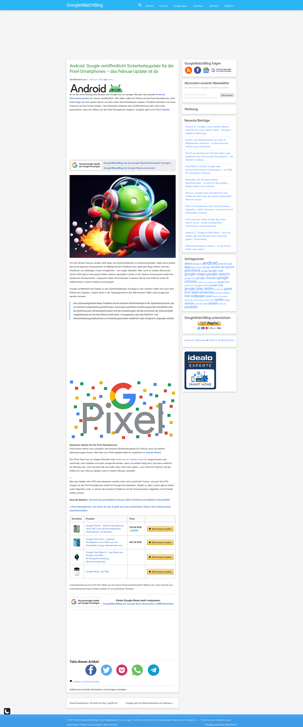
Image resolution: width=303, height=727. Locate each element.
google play (216, 285)
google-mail (215, 270)
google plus (219, 289)
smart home (209, 300)
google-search (218, 274)
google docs (202, 282)
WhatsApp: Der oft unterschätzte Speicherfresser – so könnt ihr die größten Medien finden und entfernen (206, 183)
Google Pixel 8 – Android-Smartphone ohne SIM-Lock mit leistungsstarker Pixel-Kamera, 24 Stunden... (105, 528)
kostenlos (207, 292)
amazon (197, 264)
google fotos (223, 282)
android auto (225, 263)
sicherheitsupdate (91, 681)
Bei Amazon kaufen (162, 529)
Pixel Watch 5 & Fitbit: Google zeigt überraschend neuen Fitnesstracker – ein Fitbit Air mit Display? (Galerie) (208, 169)
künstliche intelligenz (222, 293)
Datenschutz (215, 340)
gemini (230, 267)
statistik (189, 303)
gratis (228, 289)
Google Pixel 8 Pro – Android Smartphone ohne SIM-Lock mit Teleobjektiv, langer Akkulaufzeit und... (105, 542)
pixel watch (223, 296)
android (77, 681)
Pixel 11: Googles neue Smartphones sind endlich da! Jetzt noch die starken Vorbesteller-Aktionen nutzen (208, 196)
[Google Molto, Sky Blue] (77, 571)
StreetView (199, 304)
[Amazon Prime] (133, 530)
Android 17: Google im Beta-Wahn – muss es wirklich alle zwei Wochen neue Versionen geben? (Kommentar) (207, 235)
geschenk (192, 271)
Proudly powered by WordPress (221, 724)
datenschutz (196, 267)
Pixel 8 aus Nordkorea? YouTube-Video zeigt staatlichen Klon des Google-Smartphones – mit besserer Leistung (209, 156)
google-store (190, 278)
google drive (212, 282)
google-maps (195, 274)
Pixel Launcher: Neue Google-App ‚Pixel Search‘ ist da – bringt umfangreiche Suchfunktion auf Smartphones (205, 222)
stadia (227, 300)
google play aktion (199, 289)
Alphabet (213, 6)
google (204, 271)
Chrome (164, 6)
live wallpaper (194, 296)
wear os (222, 303)
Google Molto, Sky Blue (97, 571)
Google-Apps (180, 6)
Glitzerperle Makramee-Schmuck (135, 724)
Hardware (198, 6)
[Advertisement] (151, 36)
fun (223, 267)
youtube (191, 307)
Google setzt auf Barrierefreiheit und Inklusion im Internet (154, 703)
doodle (215, 267)
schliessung (198, 300)
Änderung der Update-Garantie (131, 459)
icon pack (191, 292)
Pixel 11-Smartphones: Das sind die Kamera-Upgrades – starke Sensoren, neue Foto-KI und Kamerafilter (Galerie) (209, 209)
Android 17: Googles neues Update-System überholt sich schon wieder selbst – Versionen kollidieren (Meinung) (208, 130)
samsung (188, 300)
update (213, 303)
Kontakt (202, 340)
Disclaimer (229, 340)
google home (189, 285)
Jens (110, 79)
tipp (205, 303)
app (187, 267)
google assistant (206, 278)
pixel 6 (216, 296)
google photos (202, 285)
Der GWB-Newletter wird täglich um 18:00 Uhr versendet (206, 88)
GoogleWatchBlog (84, 5)
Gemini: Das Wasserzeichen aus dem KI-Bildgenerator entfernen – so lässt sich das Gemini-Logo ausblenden (206, 143)
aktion (188, 263)
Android (149, 6)
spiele (219, 300)
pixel (209, 296)
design (206, 267)
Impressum (190, 340)
